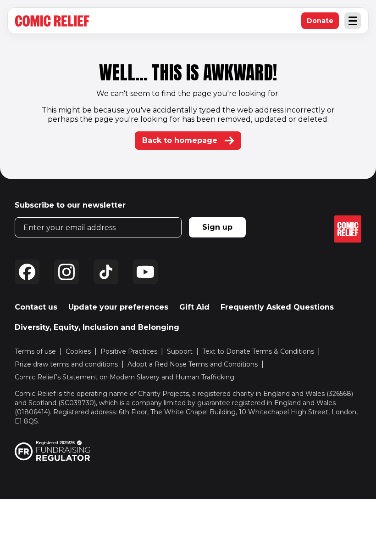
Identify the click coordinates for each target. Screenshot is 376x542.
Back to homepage (179, 140)
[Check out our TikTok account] (106, 272)
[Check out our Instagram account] (66, 272)
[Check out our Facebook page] (27, 272)
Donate (323, 23)
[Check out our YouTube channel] (145, 272)
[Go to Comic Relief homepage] (52, 21)
